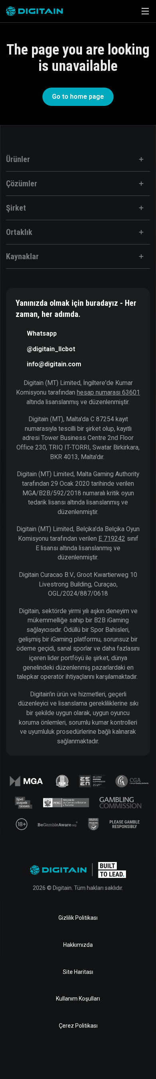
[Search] (122, 11)
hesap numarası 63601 (108, 392)
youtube (103, 1056)
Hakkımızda (78, 945)
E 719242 (111, 538)
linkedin (52, 1056)
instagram (129, 1056)
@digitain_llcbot (51, 349)
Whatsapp (42, 333)
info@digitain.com (54, 364)
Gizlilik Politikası (78, 918)
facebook (26, 1056)
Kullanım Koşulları (78, 998)
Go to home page (78, 96)
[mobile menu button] (145, 11)
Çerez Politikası (78, 1025)
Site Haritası (78, 972)
